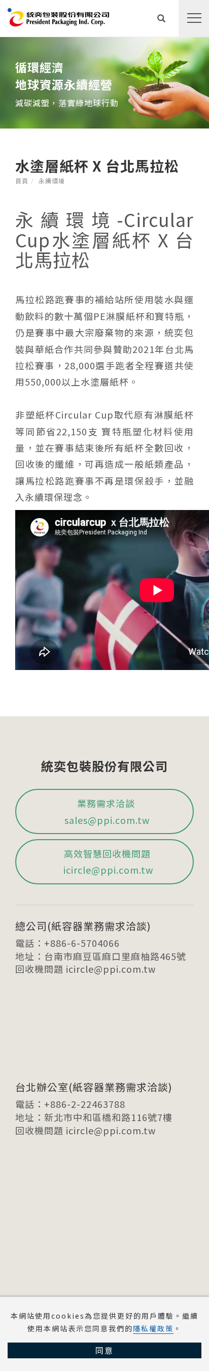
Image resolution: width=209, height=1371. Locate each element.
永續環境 (52, 180)
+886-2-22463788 (84, 1103)
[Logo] (58, 15)
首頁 (21, 180)
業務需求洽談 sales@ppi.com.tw (107, 811)
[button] (161, 18)
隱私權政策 (153, 1328)
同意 (104, 1350)
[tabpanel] (104, 83)
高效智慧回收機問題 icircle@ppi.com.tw (107, 861)
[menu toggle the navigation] (194, 18)
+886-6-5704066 (82, 942)
